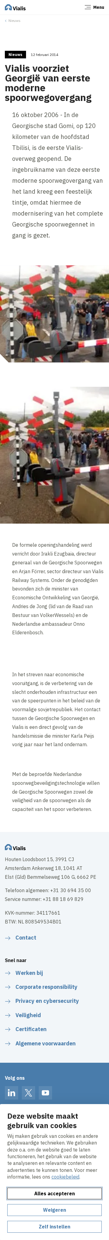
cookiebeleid (65, 1177)
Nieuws (14, 20)
